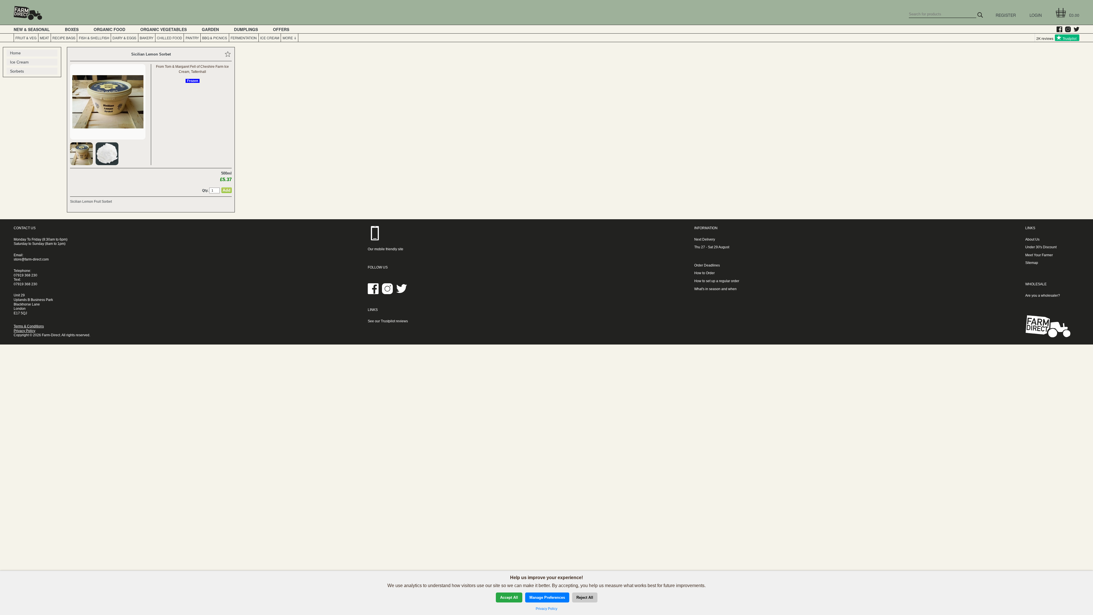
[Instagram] (1066, 29)
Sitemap (1031, 263)
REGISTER (1006, 15)
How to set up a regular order (716, 281)
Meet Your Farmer (1039, 255)
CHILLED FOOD (169, 37)
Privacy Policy (24, 331)
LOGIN (1036, 15)
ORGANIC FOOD (109, 29)
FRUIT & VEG (25, 37)
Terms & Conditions (29, 326)
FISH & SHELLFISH (94, 37)
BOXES (72, 29)
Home (15, 53)
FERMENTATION (244, 37)
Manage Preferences (547, 597)
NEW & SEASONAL (32, 29)
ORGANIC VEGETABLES (163, 29)
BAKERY (146, 37)
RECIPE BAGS (63, 37)
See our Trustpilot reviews (388, 321)
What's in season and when (715, 289)
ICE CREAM (269, 37)
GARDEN (210, 29)
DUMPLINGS (246, 29)
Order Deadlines (707, 265)
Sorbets (17, 71)
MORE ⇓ (290, 37)
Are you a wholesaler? (1042, 296)
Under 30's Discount (1041, 247)
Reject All (584, 597)
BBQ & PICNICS (214, 37)
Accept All (509, 597)
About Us (1032, 239)
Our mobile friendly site (385, 249)
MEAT (44, 37)
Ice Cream (19, 62)
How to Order (704, 273)
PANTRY (192, 37)
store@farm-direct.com (31, 259)
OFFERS (281, 29)
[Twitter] (1075, 29)
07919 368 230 (25, 275)
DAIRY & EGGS (124, 37)
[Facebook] (1058, 29)
